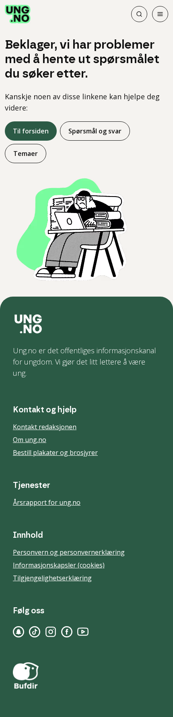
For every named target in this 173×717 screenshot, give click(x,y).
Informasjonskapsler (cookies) (59, 565)
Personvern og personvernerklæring (69, 552)
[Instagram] (50, 631)
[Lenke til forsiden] (18, 14)
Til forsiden (31, 131)
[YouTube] (83, 631)
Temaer (25, 153)
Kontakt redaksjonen (44, 426)
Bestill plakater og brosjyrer (55, 452)
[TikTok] (34, 631)
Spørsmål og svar (95, 131)
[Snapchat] (18, 631)
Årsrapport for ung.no (46, 502)
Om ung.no (29, 439)
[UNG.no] (86, 324)
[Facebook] (66, 631)
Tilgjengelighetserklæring (52, 578)
